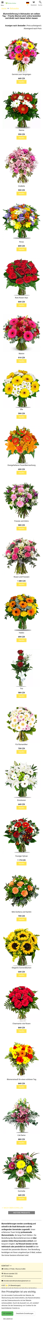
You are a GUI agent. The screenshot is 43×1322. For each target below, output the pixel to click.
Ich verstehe (7, 1313)
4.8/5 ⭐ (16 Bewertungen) (11, 1285)
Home (4, 8)
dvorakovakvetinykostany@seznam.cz (16, 1281)
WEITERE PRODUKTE (21, 1213)
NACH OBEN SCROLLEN (13, 1208)
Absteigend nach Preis (33, 28)
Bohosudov (14, 8)
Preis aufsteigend (34, 26)
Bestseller (22, 26)
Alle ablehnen (8, 1319)
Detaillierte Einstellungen (24, 1313)
